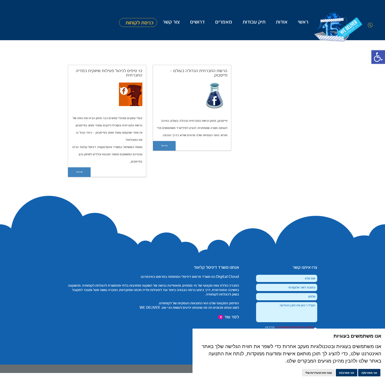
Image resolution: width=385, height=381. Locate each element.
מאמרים (223, 22)
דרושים (197, 22)
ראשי (303, 22)
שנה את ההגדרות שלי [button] (318, 372)
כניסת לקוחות (140, 23)
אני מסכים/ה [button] (369, 372)
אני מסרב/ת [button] (346, 372)
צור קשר (171, 22)
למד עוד (231, 317)
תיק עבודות (254, 22)
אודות (282, 22)
